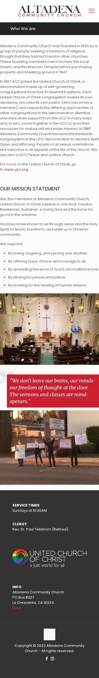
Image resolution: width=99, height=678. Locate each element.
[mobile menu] (91, 11)
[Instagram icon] (52, 658)
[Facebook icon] (47, 658)
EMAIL (17, 607)
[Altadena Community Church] (49, 11)
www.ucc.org (16, 169)
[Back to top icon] (49, 634)
